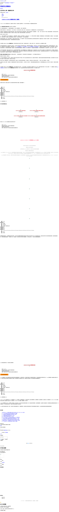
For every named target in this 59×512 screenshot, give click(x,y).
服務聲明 (37, 500)
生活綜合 (7, 12)
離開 (4, 510)
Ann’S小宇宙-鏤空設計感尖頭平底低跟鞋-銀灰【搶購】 (9, 413)
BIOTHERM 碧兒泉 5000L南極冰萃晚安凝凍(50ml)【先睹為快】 (11, 417)
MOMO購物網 (25, 46)
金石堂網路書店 (36, 46)
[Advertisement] (29, 480)
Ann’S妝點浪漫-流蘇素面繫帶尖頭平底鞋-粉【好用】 (9, 414)
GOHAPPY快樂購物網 (30, 46)
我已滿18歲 (2, 510)
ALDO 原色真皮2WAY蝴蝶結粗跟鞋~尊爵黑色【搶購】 (10, 421)
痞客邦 (5, 430)
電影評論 (6, 432)
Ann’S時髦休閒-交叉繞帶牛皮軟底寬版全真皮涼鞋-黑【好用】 (10, 419)
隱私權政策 (34, 500)
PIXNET (23, 500)
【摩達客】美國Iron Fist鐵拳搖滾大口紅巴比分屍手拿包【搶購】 (11, 420)
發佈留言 (2, 440)
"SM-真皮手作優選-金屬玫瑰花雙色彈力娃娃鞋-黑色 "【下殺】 (11, 418)
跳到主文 (1, 8)
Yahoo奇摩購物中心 (19, 46)
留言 (6, 430)
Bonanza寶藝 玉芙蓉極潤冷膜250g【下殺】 (8, 416)
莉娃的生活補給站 (5, 6)
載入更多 (2, 435)
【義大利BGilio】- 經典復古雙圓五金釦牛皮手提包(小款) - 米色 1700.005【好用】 (13, 412)
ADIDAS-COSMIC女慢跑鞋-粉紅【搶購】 (11, 19)
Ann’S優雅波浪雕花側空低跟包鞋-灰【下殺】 (8, 415)
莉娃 (1, 425)
